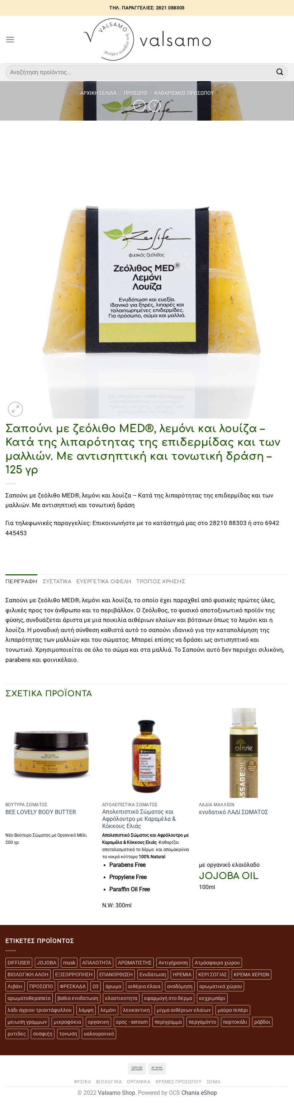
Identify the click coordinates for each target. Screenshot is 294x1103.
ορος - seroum (132, 1022)
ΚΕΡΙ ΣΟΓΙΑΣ (212, 974)
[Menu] (10, 39)
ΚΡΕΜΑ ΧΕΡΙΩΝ (251, 974)
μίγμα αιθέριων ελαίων (184, 1010)
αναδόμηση (180, 986)
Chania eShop (199, 1093)
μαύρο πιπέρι (233, 1010)
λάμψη (86, 1010)
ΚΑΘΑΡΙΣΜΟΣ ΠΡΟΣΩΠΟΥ (184, 93)
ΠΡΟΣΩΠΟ (135, 93)
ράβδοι (262, 1022)
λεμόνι (108, 1010)
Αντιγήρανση (173, 963)
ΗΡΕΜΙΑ (182, 974)
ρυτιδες (17, 1034)
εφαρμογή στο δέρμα (168, 998)
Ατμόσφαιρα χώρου (217, 963)
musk (69, 963)
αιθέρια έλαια (144, 986)
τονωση (68, 1034)
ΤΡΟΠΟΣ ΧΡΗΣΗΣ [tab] (160, 581)
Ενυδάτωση (152, 974)
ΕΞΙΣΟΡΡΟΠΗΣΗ (74, 974)
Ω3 (96, 986)
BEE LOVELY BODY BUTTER (40, 812)
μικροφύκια (67, 1022)
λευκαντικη (136, 1010)
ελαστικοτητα (121, 998)
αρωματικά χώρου (220, 986)
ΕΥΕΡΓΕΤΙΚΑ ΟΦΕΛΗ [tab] (103, 581)
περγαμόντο (202, 1022)
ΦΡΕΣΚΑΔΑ (73, 986)
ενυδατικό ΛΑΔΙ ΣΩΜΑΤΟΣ (233, 812)
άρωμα (113, 986)
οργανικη (98, 1022)
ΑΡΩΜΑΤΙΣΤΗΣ (135, 963)
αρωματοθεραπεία (29, 998)
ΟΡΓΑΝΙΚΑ (138, 1081)
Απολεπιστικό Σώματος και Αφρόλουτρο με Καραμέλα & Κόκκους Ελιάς (139, 819)
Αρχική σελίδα (98, 93)
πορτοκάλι (235, 1022)
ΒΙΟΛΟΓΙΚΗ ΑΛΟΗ (28, 974)
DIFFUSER (19, 963)
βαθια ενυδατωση (77, 998)
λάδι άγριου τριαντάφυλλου (40, 1010)
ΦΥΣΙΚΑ (82, 1081)
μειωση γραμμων (27, 1022)
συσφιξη (42, 1034)
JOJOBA (46, 963)
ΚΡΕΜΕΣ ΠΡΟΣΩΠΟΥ (179, 1081)
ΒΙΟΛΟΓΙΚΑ (109, 1081)
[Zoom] (15, 409)
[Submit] (280, 72)
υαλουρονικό (99, 1034)
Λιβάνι (15, 986)
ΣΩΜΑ (213, 1081)
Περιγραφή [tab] (21, 581)
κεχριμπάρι (212, 998)
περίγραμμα (168, 1022)
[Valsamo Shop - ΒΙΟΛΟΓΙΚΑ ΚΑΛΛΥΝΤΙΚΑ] (147, 39)
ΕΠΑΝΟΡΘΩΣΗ (116, 974)
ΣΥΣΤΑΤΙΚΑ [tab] (57, 581)
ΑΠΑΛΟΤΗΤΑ (96, 963)
